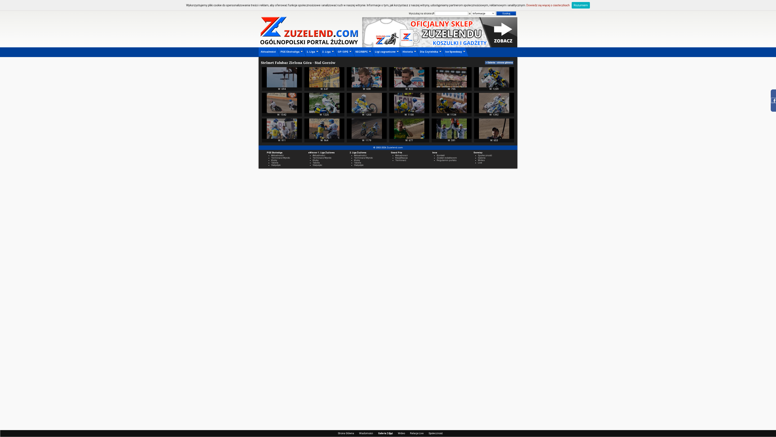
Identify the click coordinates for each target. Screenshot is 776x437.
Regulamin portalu (447, 160)
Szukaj (506, 13)
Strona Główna (346, 433)
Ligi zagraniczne (385, 51)
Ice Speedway (453, 51)
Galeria (481, 158)
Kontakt (441, 155)
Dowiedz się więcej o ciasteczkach (548, 5)
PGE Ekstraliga (289, 51)
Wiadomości (366, 433)
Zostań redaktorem (447, 158)
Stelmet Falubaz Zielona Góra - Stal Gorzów (298, 62)
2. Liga (326, 51)
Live (480, 162)
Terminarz (400, 160)
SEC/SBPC (361, 51)
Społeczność (436, 433)
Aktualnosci (401, 155)
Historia (408, 51)
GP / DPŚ (343, 51)
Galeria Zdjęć (385, 433)
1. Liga (311, 51)
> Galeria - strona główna (499, 62)
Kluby (274, 160)
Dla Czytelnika (429, 51)
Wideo (401, 433)
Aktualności (268, 51)
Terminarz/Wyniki (280, 158)
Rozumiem (581, 5)
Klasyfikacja (401, 158)
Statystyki (276, 165)
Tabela (274, 162)
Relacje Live (417, 433)
